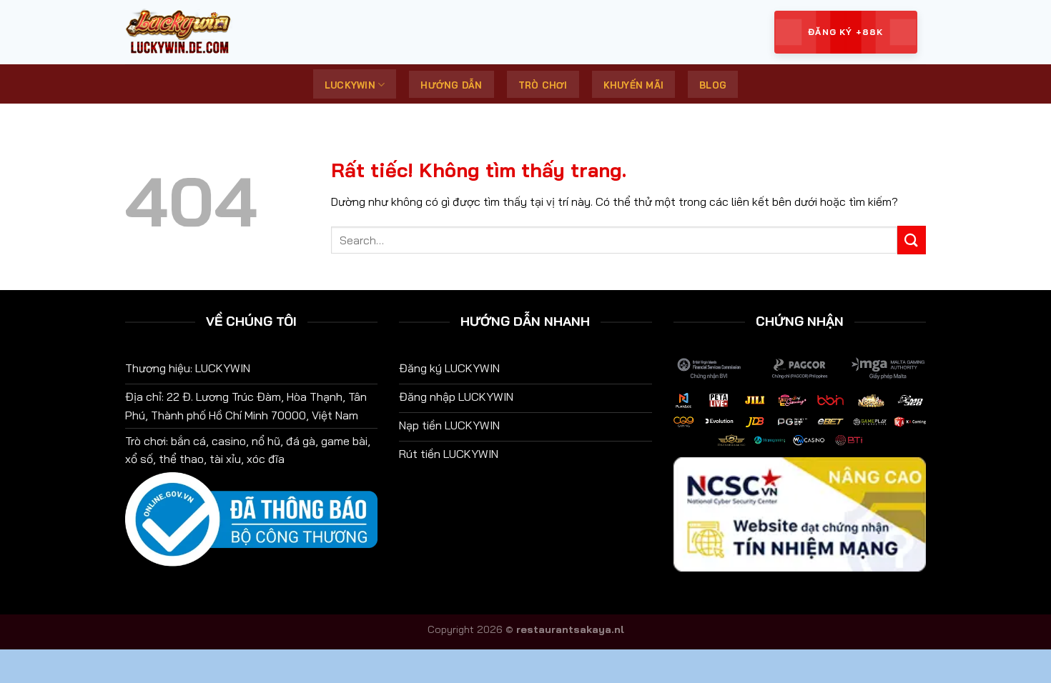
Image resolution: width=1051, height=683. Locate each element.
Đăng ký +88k (845, 31)
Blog (712, 85)
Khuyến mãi (633, 85)
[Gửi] (911, 240)
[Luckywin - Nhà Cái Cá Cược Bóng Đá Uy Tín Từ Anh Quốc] (196, 32)
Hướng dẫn (451, 85)
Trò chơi (543, 85)
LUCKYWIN (350, 85)
